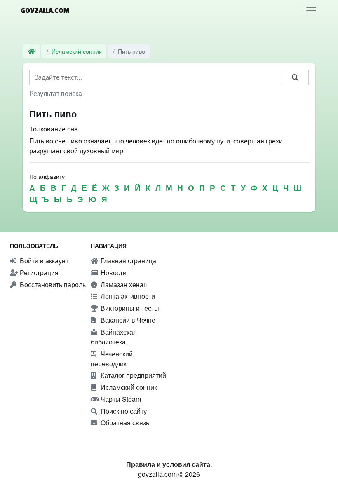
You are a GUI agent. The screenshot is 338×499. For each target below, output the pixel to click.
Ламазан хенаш (124, 284)
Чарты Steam (120, 399)
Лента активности (127, 296)
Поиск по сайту (123, 411)
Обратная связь (124, 422)
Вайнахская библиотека (114, 337)
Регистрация (38, 272)
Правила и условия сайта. (169, 464)
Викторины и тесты (129, 308)
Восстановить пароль (52, 284)
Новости (113, 272)
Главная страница (127, 260)
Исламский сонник (76, 51)
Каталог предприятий (132, 375)
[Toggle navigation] (311, 11)
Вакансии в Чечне (127, 320)
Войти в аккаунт (43, 260)
